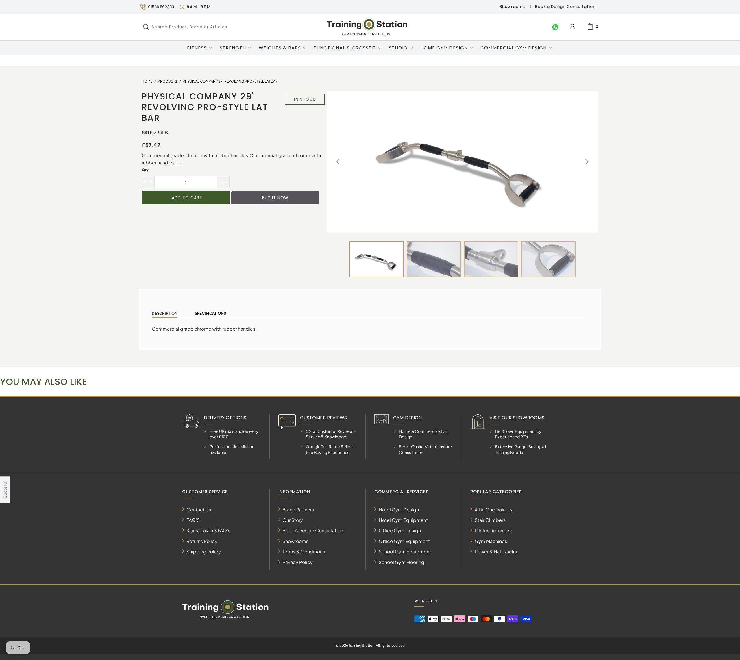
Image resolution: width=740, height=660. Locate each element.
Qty (145, 170)
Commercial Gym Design (514, 48)
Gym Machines (491, 541)
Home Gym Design (444, 48)
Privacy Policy (297, 562)
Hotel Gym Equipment (403, 520)
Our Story (292, 520)
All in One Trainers (493, 510)
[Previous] (338, 162)
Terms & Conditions (303, 551)
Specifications (210, 313)
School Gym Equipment (405, 551)
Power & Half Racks (496, 551)
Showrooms (512, 6)
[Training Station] (367, 27)
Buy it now (275, 198)
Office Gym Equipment (404, 541)
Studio (398, 48)
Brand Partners (298, 510)
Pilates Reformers (494, 530)
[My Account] (572, 26)
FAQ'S (193, 520)
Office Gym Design (400, 530)
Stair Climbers (490, 520)
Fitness (197, 48)
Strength (233, 48)
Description (164, 313)
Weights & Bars (280, 48)
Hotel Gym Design (399, 510)
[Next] (586, 162)
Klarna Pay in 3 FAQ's (208, 530)
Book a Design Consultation (565, 6)
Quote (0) (5, 490)
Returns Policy (201, 541)
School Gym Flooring (401, 562)
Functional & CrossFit (345, 48)
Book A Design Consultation (312, 530)
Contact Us (198, 510)
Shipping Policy (203, 551)
